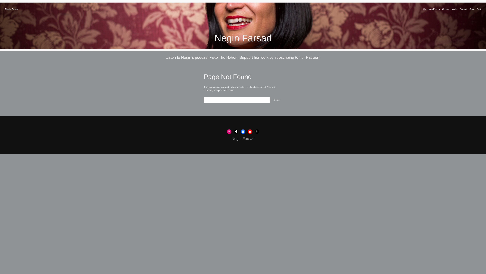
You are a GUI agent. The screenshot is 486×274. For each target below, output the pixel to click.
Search (277, 100)
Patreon (312, 57)
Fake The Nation (223, 57)
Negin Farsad (11, 9)
